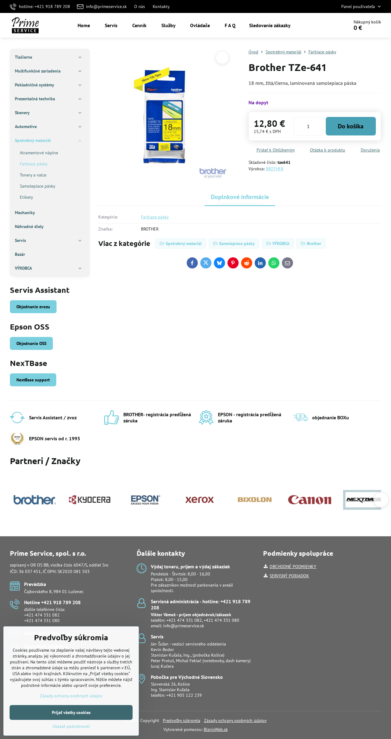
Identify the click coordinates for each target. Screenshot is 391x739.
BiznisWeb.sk (216, 729)
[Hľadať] (326, 25)
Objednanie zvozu (33, 306)
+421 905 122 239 (184, 695)
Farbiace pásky (155, 217)
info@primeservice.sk (183, 626)
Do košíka (350, 126)
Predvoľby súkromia (181, 720)
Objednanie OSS (31, 343)
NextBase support (33, 380)
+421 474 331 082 (42, 615)
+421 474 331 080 (42, 620)
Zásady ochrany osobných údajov (235, 720)
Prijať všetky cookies (71, 712)
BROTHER (274, 169)
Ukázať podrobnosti (71, 726)
